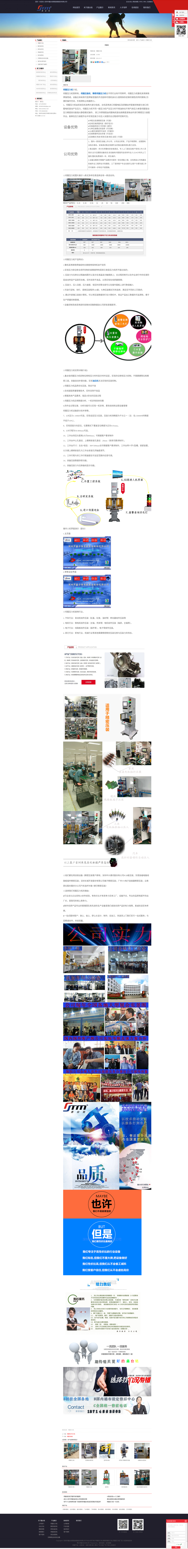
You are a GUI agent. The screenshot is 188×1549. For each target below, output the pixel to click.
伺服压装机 (70, 1436)
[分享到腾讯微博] (95, 62)
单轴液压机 (54, 1532)
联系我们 (146, 8)
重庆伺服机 (80, 1509)
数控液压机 (54, 1526)
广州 (99, 1545)
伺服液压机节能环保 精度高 (72, 1496)
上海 (111, 1545)
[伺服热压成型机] (142, 1451)
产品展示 (99, 8)
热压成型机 (54, 1534)
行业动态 (66, 1526)
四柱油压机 (54, 1529)
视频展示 (41, 1532)
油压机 (106, 1487)
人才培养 (123, 8)
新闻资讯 (111, 8)
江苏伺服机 (129, 1509)
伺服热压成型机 (142, 1460)
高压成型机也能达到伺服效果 (116, 1499)
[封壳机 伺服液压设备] (124, 1451)
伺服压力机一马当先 (113, 1501)
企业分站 (129, 1)
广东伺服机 (87, 1509)
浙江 (93, 1545)
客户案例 (66, 1532)
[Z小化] (186, 1521)
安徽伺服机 (66, 1509)
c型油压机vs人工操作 (113, 1496)
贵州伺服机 (101, 1509)
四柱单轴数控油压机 (142, 1487)
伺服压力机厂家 (118, 1540)
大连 (102, 1545)
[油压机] (107, 1477)
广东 (105, 1545)
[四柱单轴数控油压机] (142, 1477)
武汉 (114, 1545)
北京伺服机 (73, 1509)
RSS (140, 1)
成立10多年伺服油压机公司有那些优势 (75, 1499)
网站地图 (135, 1)
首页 (137, 40)
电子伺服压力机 (98, 1540)
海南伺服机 (108, 1509)
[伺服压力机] (71, 1451)
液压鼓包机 (124, 1487)
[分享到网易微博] (100, 62)
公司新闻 (66, 1523)
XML (144, 1)
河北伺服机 (115, 1509)
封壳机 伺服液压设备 (124, 1460)
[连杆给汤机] (107, 1451)
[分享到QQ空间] (91, 62)
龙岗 (87, 1545)
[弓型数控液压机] (89, 1451)
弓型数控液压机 (89, 1460)
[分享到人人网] (98, 62)
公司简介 (41, 1523)
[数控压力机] (71, 1477)
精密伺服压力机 (108, 1540)
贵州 (96, 1545)
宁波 (108, 1545)
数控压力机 (71, 1487)
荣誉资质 (41, 1529)
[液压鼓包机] (124, 1477)
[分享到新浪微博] (93, 62)
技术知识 (66, 1529)
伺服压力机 (149, 40)
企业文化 (41, 1526)
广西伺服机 (94, 1509)
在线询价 (95, 66)
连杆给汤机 (107, 1460)
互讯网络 (108, 1543)
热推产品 (75, 1545)
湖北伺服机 (122, 1509)
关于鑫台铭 (88, 8)
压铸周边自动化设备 (54, 1537)
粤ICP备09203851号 (83, 1543)
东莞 (90, 1545)
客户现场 (41, 1534)
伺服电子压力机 (71, 1434)
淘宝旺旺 (181, 15)
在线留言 (150, 1)
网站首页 (76, 8)
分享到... (182, 22)
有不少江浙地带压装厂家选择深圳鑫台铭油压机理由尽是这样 (82, 1501)
